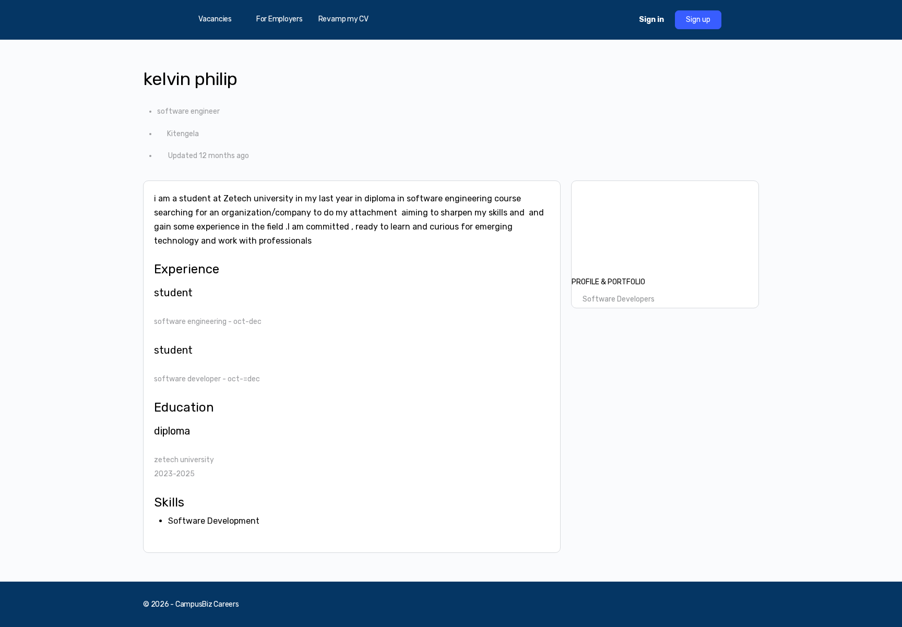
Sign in (651, 19)
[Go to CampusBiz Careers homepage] (451, 18)
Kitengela (183, 133)
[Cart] (621, 20)
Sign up (698, 19)
